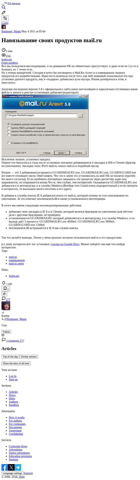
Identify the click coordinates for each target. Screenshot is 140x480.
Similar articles (29, 356)
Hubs (12, 398)
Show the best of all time (16, 363)
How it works (17, 417)
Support (28, 473)
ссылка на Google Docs (65, 244)
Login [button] (4, 22)
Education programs (20, 456)
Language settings (12, 473)
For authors (15, 420)
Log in (12, 376)
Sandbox (14, 405)
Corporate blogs (18, 446)
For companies (17, 424)
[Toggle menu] (2, 4)
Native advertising (19, 452)
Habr (21, 476)
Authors (13, 401)
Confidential (16, 433)
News (12, 395)
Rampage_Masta (11, 31)
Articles (13, 391)
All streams (13, 3)
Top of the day (10, 356)
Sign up (13, 379)
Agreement (15, 430)
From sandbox (9, 62)
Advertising (15, 449)
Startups (13, 459)
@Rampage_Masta (15, 319)
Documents (15, 427)
